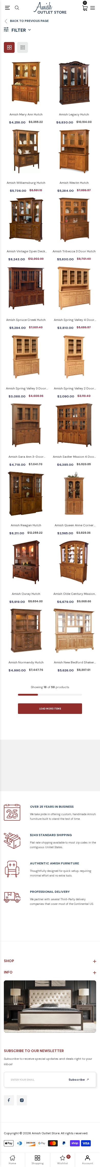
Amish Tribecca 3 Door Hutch (74, 251)
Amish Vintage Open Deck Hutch (26, 251)
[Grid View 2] (9, 47)
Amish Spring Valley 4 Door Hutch (74, 320)
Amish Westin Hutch (74, 183)
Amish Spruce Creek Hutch (26, 320)
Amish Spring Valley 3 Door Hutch (26, 388)
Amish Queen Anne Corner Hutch (74, 525)
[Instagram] (22, 1100)
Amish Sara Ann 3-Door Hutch (26, 457)
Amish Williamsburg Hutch (26, 183)
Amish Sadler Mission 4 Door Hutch (74, 457)
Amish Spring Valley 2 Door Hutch (74, 388)
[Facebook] (9, 1100)
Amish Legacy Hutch (74, 114)
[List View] (22, 47)
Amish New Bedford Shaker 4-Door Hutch (74, 662)
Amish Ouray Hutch (26, 594)
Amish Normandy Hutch (26, 662)
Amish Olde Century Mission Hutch (74, 594)
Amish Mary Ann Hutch (26, 114)
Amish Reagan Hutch (26, 525)
